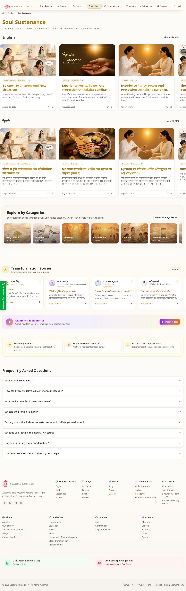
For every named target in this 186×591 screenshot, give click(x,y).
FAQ (97, 522)
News (144, 533)
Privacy (141, 584)
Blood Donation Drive (59, 540)
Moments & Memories (146, 497)
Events (145, 529)
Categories (61, 493)
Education (53, 525)
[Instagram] (15, 503)
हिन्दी (24, 564)
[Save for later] (52, 107)
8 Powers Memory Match (170, 502)
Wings (5, 533)
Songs (111, 486)
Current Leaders (10, 537)
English (59, 486)
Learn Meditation (112, 564)
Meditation (147, 522)
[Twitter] (10, 503)
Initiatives (57, 517)
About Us (6, 522)
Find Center (126, 564)
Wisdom (11, 13)
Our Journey (8, 525)
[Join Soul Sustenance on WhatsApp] (179, 6)
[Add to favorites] (49, 107)
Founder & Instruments (13, 529)
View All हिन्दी (173, 121)
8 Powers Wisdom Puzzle (170, 495)
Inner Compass (169, 490)
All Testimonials (142, 486)
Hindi (58, 490)
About (9, 517)
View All (175, 269)
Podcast (112, 490)
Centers (145, 525)
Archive (59, 497)
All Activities (167, 486)
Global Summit (56, 544)
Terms (150, 584)
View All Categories (164, 217)
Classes (112, 493)
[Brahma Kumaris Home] (18, 6)
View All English (171, 37)
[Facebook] (4, 503)
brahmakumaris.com (174, 584)
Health (52, 533)
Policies (158, 584)
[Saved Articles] (174, 6)
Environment (55, 522)
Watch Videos (171, 321)
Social (51, 529)
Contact (103, 517)
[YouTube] (21, 503)
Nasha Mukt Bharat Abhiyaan (63, 537)
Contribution (101, 525)
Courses (146, 537)
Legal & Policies (102, 529)
